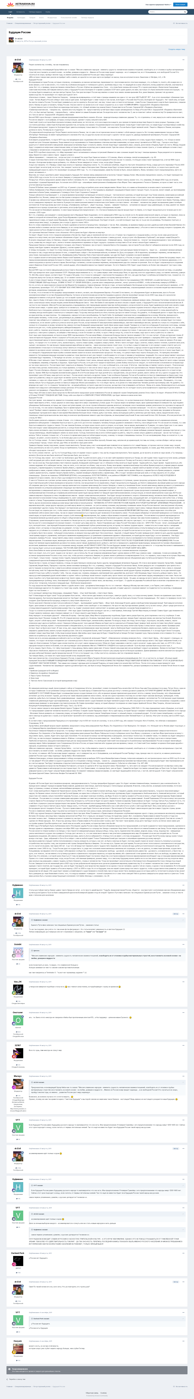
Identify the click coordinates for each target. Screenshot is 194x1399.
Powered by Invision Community (97, 1396)
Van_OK (18, 982)
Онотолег (18, 1012)
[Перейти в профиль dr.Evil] (11, 39)
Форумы (10, 17)
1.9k (18, 1001)
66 (19, 1139)
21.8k (19, 79)
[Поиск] (185, 12)
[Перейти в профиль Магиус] (18, 1084)
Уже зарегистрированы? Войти (158, 4)
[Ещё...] (183, 59)
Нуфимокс (17, 885)
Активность (20, 12)
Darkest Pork (17, 1253)
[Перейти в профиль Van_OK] (18, 990)
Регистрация (180, 4)
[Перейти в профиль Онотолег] (18, 1020)
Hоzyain (18, 1341)
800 (19, 1032)
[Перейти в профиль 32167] (18, 1053)
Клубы (48, 12)
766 (19, 1273)
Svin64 (17, 944)
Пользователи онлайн (69, 17)
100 (19, 1360)
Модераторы (52, 17)
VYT (18, 1120)
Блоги (41, 17)
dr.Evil (20, 39)
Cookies (103, 1393)
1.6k (18, 1095)
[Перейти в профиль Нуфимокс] (18, 893)
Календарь (21, 17)
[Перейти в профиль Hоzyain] (18, 1349)
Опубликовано (40, 60)
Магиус (18, 1076)
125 (19, 1065)
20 (19, 964)
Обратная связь (92, 1393)
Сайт (10, 12)
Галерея (32, 17)
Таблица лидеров (87, 17)
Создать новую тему (177, 49)
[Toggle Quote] (32, 920)
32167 (18, 1045)
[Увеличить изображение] (82, 515)
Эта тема (177, 12)
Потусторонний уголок (38, 41)
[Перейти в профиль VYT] (18, 1128)
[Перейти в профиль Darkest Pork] (18, 1261)
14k (19, 904)
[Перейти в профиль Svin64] (18, 952)
